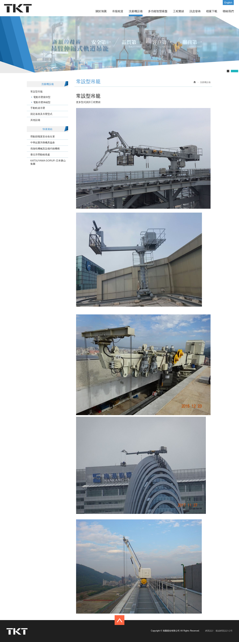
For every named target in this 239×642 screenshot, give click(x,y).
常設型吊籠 (36, 91)
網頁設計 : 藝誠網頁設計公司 (218, 630)
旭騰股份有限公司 (18, 8)
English (228, 2)
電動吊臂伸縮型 (41, 102)
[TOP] (119, 618)
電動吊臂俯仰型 (41, 97)
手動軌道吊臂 (37, 108)
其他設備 (35, 120)
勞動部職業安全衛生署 (42, 136)
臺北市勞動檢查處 (40, 154)
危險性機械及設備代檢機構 (45, 148)
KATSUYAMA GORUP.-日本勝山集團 (48, 162)
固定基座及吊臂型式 (41, 114)
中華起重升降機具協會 (42, 142)
